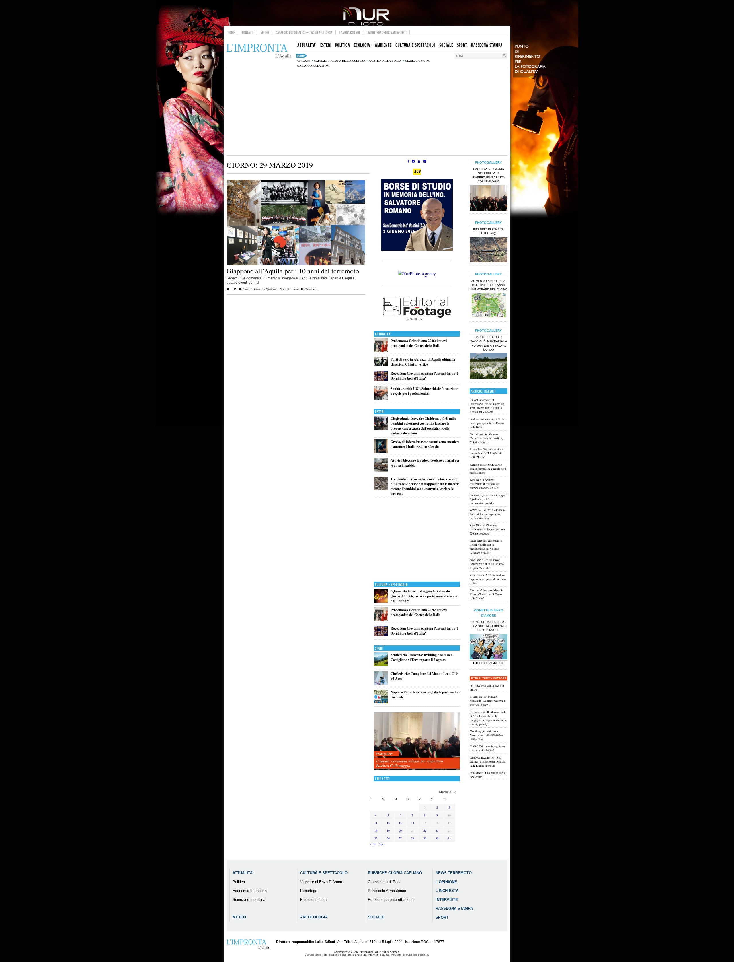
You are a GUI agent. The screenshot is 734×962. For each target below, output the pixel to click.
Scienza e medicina (249, 899)
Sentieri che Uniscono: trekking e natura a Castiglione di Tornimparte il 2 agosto (421, 657)
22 (424, 831)
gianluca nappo (417, 61)
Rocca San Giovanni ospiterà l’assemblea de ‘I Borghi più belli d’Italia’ (424, 376)
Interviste (447, 899)
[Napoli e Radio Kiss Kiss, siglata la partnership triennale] (381, 702)
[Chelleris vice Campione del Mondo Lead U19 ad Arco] (381, 683)
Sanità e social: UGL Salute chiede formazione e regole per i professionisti (424, 391)
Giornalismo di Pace (384, 882)
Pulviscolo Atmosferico (387, 891)
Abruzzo (247, 289)
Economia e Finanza (250, 891)
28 (412, 838)
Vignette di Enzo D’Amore (321, 882)
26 (388, 838)
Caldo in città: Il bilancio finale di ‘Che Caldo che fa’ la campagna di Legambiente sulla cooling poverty (488, 718)
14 (412, 823)
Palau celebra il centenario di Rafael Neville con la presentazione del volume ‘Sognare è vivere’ (486, 547)
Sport (379, 648)
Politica (239, 882)
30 (437, 838)
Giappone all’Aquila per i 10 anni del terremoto (293, 270)
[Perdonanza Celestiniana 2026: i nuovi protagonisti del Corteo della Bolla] (381, 350)
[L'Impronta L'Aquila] (259, 51)
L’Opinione (446, 882)
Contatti (248, 32)
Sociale (376, 917)
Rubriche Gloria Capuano (395, 873)
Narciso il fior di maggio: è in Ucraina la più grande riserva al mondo (488, 343)
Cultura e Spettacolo (266, 289)
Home (231, 32)
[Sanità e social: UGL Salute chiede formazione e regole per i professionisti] (381, 398)
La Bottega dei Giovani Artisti (387, 32)
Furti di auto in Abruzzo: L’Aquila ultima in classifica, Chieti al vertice (423, 362)
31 (449, 838)
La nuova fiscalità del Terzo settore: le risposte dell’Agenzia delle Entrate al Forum (487, 761)
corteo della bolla (385, 61)
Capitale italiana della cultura (339, 61)
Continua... (311, 289)
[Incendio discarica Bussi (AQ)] (488, 250)
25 (375, 838)
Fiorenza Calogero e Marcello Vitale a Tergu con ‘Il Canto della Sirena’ (486, 594)
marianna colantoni (313, 65)
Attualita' (383, 334)
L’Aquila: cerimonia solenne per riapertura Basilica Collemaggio (409, 763)
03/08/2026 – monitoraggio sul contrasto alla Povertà (488, 748)
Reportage (308, 891)
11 (375, 823)
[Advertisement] (367, 112)
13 (400, 823)
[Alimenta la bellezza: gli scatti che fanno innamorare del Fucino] (488, 306)
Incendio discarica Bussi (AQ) (488, 231)
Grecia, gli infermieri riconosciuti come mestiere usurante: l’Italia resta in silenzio (425, 444)
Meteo (265, 32)
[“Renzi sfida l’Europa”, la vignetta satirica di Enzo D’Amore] (488, 647)
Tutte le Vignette (488, 663)
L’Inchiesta (447, 891)
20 (400, 831)
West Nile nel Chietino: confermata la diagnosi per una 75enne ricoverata (487, 529)
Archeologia (314, 917)
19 (388, 831)
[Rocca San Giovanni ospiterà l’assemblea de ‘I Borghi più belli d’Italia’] (381, 380)
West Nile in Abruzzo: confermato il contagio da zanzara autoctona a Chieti (484, 484)
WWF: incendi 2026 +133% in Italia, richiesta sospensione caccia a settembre (487, 514)
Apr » (382, 844)
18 (375, 831)
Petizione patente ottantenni (391, 899)
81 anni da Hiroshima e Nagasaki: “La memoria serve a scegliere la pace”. (487, 701)
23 (437, 831)
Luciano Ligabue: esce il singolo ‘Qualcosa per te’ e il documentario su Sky (488, 499)
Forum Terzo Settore (489, 678)
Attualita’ (243, 873)
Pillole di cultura (313, 899)
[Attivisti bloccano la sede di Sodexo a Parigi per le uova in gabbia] (381, 470)
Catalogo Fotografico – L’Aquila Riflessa (304, 32)
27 (400, 838)
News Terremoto (289, 289)
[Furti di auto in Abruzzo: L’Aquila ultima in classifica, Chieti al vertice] (381, 364)
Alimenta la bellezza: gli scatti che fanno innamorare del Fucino (488, 285)
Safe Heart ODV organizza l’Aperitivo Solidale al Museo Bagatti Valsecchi (487, 564)
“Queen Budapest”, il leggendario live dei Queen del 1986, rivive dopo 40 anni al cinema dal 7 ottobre (424, 596)
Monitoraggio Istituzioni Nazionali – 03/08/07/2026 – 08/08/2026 (486, 735)
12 (388, 823)
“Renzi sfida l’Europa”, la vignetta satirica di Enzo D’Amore (488, 626)
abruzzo (303, 61)
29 (424, 838)
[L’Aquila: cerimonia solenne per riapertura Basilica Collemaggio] (417, 741)
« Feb (373, 844)
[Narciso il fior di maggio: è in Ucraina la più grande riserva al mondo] (488, 366)
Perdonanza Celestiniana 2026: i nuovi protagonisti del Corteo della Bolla (419, 343)
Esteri (379, 411)
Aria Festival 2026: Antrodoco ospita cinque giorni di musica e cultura (488, 579)
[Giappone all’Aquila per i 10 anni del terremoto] (296, 264)
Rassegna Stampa (454, 908)
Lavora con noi (349, 32)
